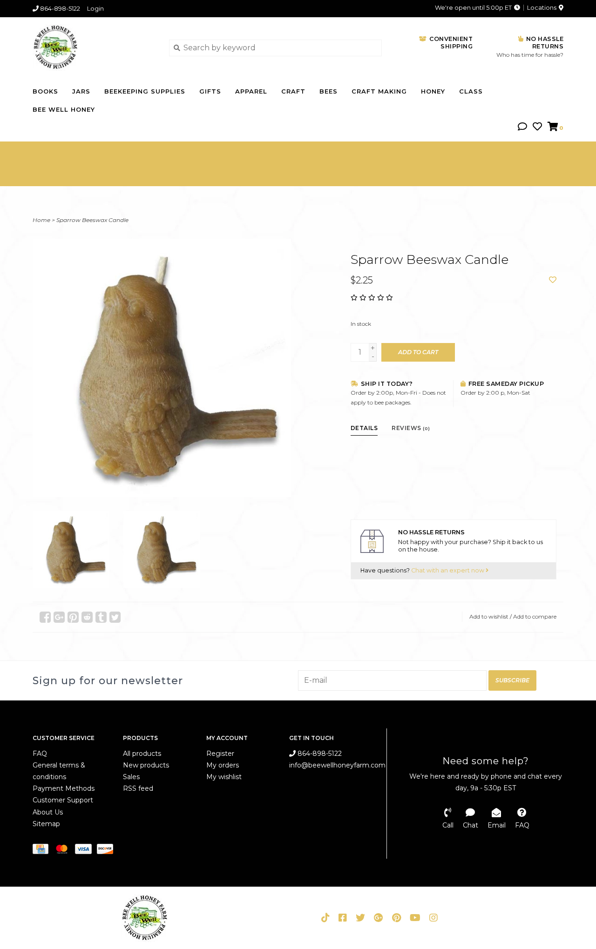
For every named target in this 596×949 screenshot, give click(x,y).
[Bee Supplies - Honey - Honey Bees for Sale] (94, 47)
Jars (81, 91)
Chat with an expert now (448, 570)
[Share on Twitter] (115, 617)
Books (45, 91)
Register (220, 753)
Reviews (411, 427)
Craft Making (379, 91)
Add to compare (534, 616)
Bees (328, 91)
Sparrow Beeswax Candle (92, 219)
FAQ (40, 753)
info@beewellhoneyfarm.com (337, 765)
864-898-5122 (319, 753)
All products (142, 753)
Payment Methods (64, 788)
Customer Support (63, 800)
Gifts (210, 91)
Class (471, 91)
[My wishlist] (537, 127)
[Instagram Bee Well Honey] (433, 917)
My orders (222, 765)
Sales (131, 777)
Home (41, 219)
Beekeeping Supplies (144, 91)
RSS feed (138, 788)
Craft (293, 91)
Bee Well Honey (64, 109)
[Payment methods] (43, 851)
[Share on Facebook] (45, 617)
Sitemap (46, 824)
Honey (433, 91)
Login (95, 8)
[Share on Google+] (59, 617)
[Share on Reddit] (87, 617)
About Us (48, 812)
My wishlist (224, 777)
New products (146, 765)
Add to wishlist (488, 616)
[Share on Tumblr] (101, 617)
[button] (522, 127)
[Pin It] (73, 617)
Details (364, 427)
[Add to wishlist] (552, 280)
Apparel (251, 91)
